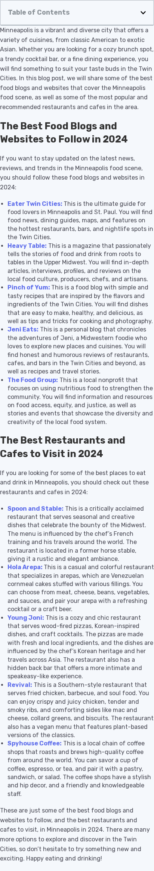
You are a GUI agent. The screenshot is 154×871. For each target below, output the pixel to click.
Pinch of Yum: (28, 287)
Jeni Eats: (22, 329)
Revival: (19, 684)
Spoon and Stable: (35, 508)
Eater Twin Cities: (34, 203)
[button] (143, 13)
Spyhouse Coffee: (34, 743)
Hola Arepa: (25, 567)
